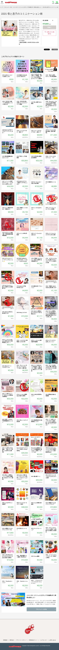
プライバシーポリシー (21, 640)
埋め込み (55, 49)
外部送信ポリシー (33, 640)
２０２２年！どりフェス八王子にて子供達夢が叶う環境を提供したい (41, 596)
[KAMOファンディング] (11, 2)
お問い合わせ (52, 640)
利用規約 (5, 640)
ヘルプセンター (43, 640)
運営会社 (12, 640)
